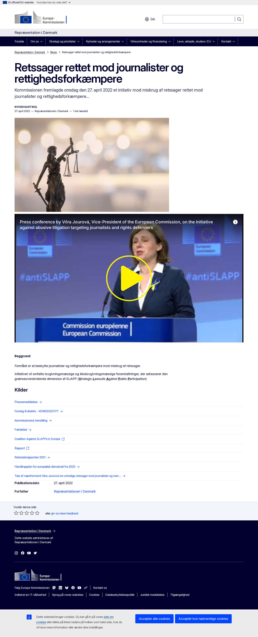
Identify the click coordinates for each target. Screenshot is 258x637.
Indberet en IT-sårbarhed (30, 594)
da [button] (152, 19)
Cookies (94, 594)
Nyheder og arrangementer (103, 41)
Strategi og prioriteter (62, 41)
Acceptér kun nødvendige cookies (203, 619)
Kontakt (226, 41)
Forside (19, 41)
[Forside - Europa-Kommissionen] (43, 18)
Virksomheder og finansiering (148, 41)
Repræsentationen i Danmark (75, 491)
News (53, 52)
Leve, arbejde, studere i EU (194, 41)
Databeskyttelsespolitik (119, 594)
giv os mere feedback (64, 513)
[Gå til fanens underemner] (42, 41)
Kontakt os (100, 587)
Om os (35, 41)
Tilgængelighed (179, 594)
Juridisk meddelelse (152, 594)
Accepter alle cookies (154, 619)
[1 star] (16, 513)
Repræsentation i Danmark (30, 52)
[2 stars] (19, 513)
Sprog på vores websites (67, 594)
